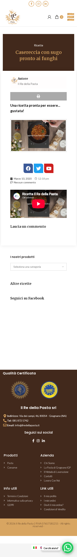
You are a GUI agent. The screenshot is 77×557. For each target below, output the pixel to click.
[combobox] (38, 267)
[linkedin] (45, 4)
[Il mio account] (49, 17)
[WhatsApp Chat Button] (67, 547)
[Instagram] (38, 4)
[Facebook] (31, 4)
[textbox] (27, 266)
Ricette (38, 45)
